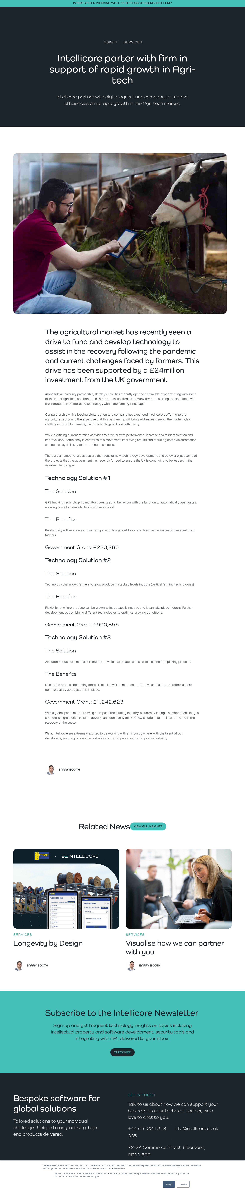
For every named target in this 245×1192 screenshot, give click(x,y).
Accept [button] (169, 1184)
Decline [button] (183, 1184)
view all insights (148, 826)
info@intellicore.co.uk (196, 1128)
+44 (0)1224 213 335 (147, 1132)
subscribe (122, 1052)
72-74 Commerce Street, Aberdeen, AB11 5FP (166, 1151)
